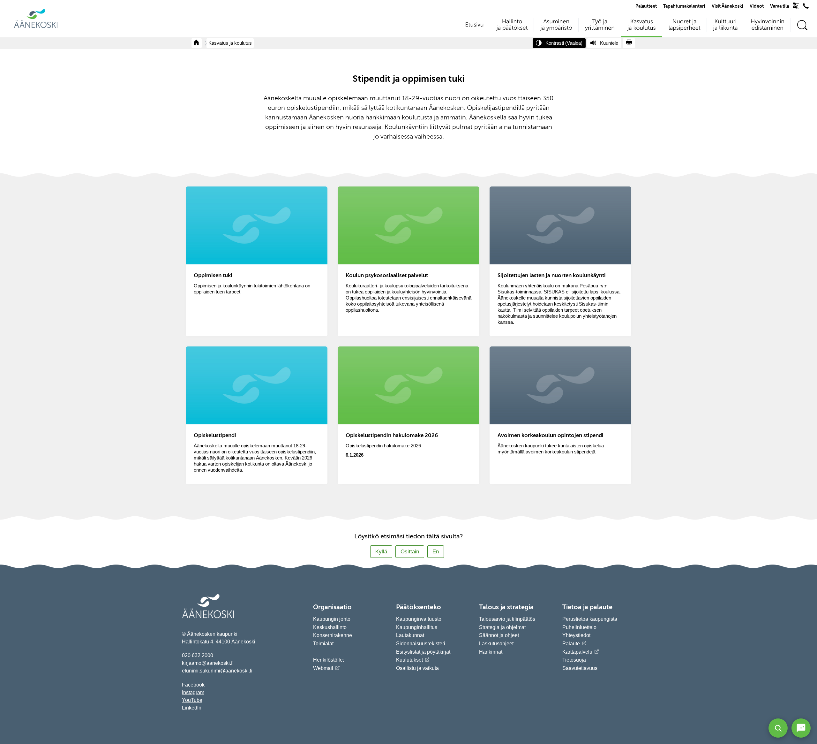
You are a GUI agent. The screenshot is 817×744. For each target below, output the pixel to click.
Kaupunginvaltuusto (418, 619)
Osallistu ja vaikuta (417, 668)
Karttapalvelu (577, 652)
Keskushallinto (330, 627)
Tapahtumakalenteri (684, 6)
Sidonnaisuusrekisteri (420, 643)
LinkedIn (191, 707)
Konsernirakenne (332, 635)
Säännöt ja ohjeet (499, 635)
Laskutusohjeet (496, 643)
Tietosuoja (574, 660)
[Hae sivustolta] (802, 25)
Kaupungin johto (331, 619)
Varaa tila (779, 6)
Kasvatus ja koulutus (230, 43)
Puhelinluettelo (579, 627)
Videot (757, 6)
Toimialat (323, 643)
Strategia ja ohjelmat (502, 627)
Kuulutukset (409, 660)
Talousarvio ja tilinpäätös (507, 619)
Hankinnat (491, 652)
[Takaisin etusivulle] (196, 43)
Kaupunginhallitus (416, 627)
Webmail (323, 668)
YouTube (192, 700)
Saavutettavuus (579, 668)
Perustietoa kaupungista (589, 619)
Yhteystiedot (576, 635)
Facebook (193, 684)
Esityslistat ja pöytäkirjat (423, 652)
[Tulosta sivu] (629, 43)
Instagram (193, 692)
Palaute (571, 643)
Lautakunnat (410, 635)
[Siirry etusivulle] (36, 27)
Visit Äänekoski (727, 6)
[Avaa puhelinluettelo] (806, 7)
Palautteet (646, 6)
